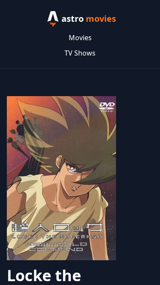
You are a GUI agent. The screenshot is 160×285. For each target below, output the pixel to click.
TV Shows (80, 53)
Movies (80, 37)
